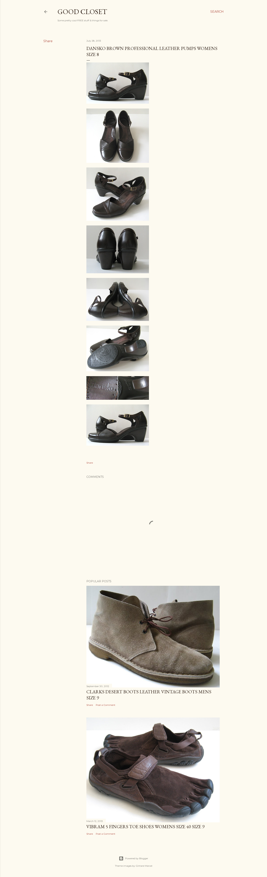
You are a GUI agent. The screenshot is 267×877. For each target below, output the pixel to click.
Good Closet (82, 11)
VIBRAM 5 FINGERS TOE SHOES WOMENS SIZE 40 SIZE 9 (145, 827)
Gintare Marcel (144, 865)
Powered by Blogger (136, 858)
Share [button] (48, 41)
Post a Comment (105, 704)
